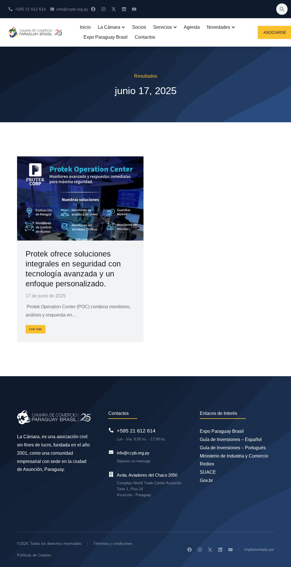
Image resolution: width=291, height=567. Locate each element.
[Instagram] (103, 9)
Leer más (35, 329)
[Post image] (80, 198)
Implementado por (259, 549)
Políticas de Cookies (34, 555)
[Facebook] (93, 9)
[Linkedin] (124, 9)
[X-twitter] (113, 9)
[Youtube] (134, 9)
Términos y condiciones (112, 543)
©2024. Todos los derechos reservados (49, 543)
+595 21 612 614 (136, 431)
